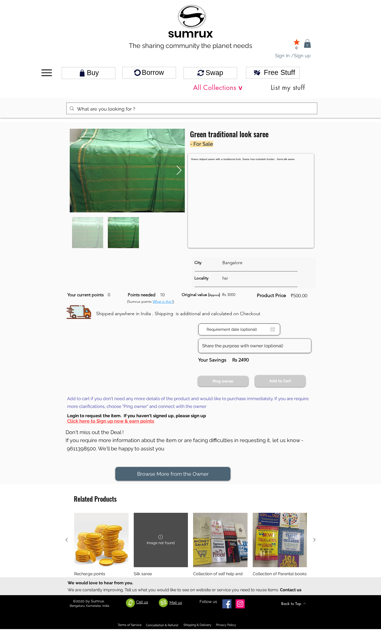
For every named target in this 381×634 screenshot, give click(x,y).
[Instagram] (240, 603)
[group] (191, 551)
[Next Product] (314, 540)
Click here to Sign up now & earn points (110, 421)
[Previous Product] (67, 540)
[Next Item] (179, 170)
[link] (307, 43)
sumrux (190, 33)
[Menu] (46, 73)
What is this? (163, 301)
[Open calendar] (273, 329)
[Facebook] (226, 603)
